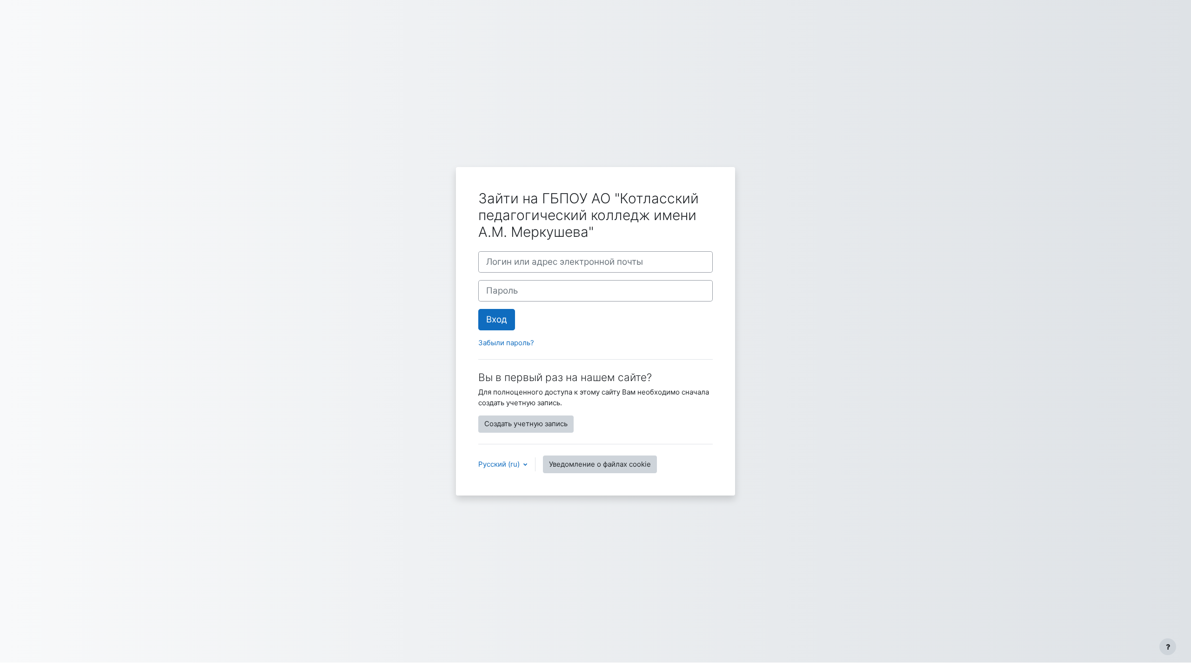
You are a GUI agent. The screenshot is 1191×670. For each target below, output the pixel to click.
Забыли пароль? (506, 342)
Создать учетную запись (526, 423)
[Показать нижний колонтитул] (1167, 646)
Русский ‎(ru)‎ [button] (500, 464)
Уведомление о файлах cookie (600, 464)
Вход (496, 319)
